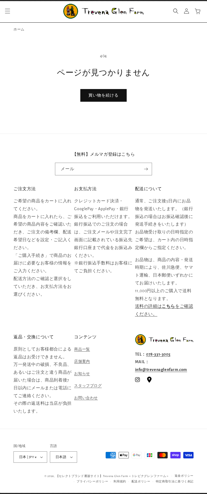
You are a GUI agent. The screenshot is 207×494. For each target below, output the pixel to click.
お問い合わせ (86, 398)
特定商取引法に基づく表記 (175, 481)
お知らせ (82, 374)
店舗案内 (82, 361)
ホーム (19, 29)
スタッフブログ (88, 386)
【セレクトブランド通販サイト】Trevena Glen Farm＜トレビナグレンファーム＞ (113, 476)
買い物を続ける (103, 95)
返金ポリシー (184, 475)
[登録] (146, 169)
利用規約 (119, 481)
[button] (7, 11)
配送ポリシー (141, 481)
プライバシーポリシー (92, 481)
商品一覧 (82, 349)
